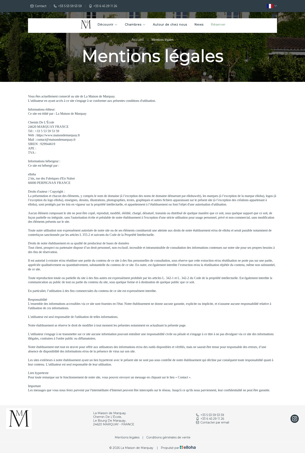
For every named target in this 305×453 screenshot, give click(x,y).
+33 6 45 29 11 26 (212, 419)
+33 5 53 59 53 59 (212, 415)
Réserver (218, 24)
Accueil (138, 40)
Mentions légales (127, 437)
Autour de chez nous (170, 24)
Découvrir (106, 24)
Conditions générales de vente (168, 437)
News (199, 24)
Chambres (134, 24)
